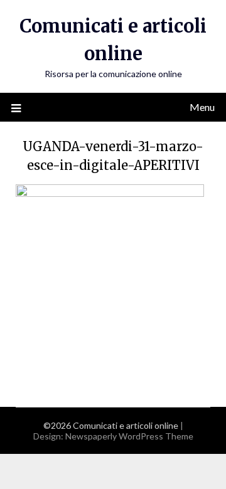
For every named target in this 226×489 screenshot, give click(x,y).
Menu (202, 107)
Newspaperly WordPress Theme (129, 436)
